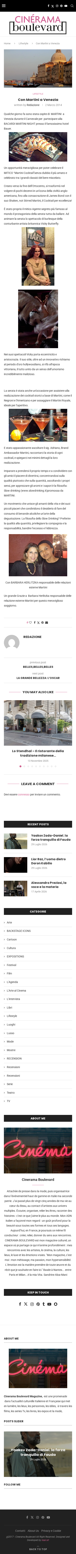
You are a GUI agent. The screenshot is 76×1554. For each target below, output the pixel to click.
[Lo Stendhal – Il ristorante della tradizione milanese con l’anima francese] (38, 723)
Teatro (11, 1092)
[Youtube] (66, 6)
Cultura (11, 948)
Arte (9, 922)
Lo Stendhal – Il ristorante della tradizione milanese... (38, 753)
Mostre (11, 1050)
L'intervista (13, 999)
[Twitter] (52, 6)
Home (7, 43)
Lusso (10, 1033)
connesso (24, 794)
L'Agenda (12, 982)
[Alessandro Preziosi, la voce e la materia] (15, 888)
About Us (33, 1530)
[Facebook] (48, 6)
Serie (10, 1084)
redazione (33, 105)
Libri (9, 1007)
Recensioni (13, 1067)
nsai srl (45, 1540)
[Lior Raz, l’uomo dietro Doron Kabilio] (15, 865)
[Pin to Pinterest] (42, 622)
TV (8, 1101)
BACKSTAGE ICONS (19, 930)
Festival (11, 965)
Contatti (20, 1530)
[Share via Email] (46, 622)
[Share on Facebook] (34, 622)
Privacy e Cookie (51, 1530)
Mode (10, 1041)
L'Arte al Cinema (16, 990)
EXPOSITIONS (15, 956)
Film (9, 973)
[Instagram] (57, 6)
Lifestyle (23, 43)
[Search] (72, 6)
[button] (7, 733)
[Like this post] (30, 622)
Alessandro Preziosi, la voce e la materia (48, 885)
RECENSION (14, 1058)
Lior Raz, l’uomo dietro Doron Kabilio (48, 861)
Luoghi (11, 1024)
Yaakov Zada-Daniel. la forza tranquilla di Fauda (51, 837)
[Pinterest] (61, 6)
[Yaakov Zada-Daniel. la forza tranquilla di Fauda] (15, 841)
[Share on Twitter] (38, 622)
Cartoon (12, 939)
